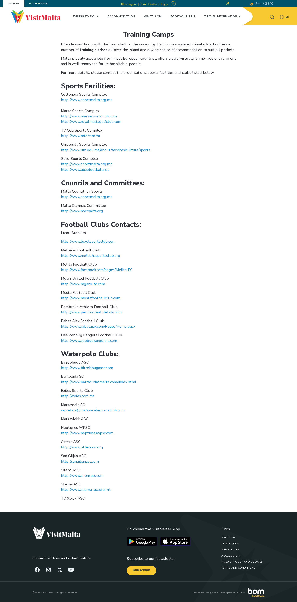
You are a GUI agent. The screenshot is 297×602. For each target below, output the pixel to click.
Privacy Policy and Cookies (242, 561)
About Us (228, 537)
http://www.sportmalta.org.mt (86, 99)
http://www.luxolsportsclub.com (88, 241)
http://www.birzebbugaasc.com (87, 367)
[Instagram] (48, 570)
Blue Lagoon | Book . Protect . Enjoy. (145, 4)
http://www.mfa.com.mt (81, 135)
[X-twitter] (60, 570)
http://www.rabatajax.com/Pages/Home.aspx (98, 326)
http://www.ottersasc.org (82, 447)
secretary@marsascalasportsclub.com (93, 410)
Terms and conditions (238, 567)
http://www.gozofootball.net (85, 169)
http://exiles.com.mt (77, 396)
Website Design (203, 592)
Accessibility (231, 555)
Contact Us (230, 543)
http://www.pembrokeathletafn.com (91, 312)
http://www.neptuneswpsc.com (87, 433)
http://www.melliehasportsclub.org (90, 255)
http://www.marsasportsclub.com (89, 116)
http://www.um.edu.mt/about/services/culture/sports (105, 150)
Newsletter (230, 549)
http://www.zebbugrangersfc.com (89, 340)
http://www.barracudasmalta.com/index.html (98, 382)
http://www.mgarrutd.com (83, 283)
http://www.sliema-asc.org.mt (86, 489)
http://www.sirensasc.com (82, 475)
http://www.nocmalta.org (82, 211)
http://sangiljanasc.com (80, 461)
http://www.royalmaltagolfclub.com (91, 121)
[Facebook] (37, 570)
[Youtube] (71, 570)
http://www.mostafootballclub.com (90, 298)
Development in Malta (232, 592)
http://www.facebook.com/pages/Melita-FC (97, 269)
